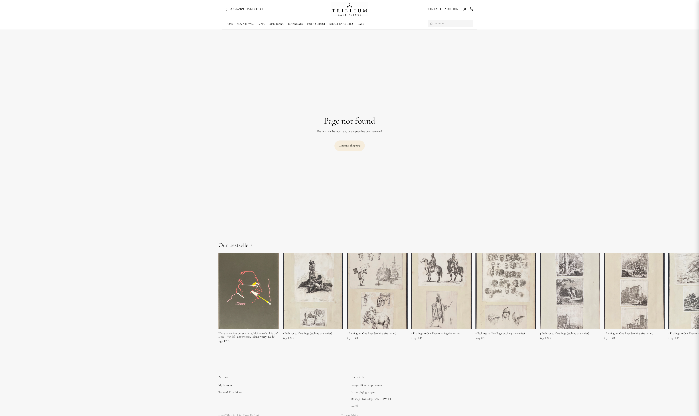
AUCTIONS (452, 9)
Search (354, 406)
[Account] (465, 9)
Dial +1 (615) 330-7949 (362, 392)
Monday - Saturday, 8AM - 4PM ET (371, 399)
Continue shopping (349, 145)
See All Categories (341, 24)
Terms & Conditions (230, 392)
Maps (261, 24)
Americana (276, 24)
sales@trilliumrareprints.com (367, 385)
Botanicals (295, 24)
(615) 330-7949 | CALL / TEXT (244, 9)
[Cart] (471, 9)
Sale (361, 24)
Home (229, 24)
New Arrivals (245, 24)
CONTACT (434, 9)
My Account (225, 385)
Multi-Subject (316, 24)
